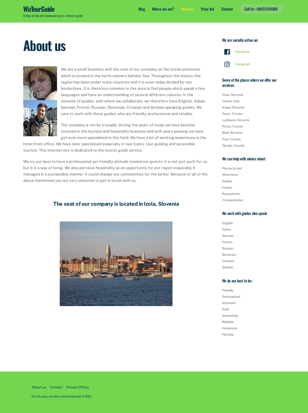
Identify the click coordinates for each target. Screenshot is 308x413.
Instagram (242, 64)
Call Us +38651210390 (261, 9)
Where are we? (163, 9)
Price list (207, 9)
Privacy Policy (78, 387)
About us (187, 9)
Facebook (242, 51)
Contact (227, 9)
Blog (141, 9)
